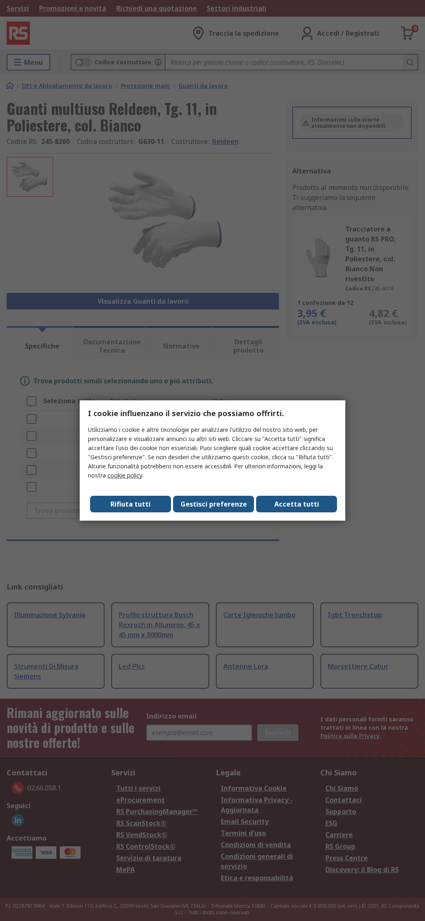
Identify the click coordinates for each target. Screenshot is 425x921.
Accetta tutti (296, 504)
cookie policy (124, 475)
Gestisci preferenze (214, 504)
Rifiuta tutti (130, 504)
